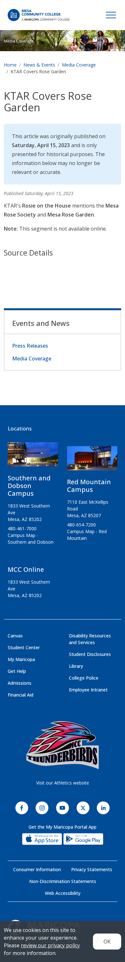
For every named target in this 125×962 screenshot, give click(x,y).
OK (107, 941)
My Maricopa (21, 659)
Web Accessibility (62, 893)
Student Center (24, 647)
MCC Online (26, 569)
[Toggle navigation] (110, 15)
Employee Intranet (88, 690)
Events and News (41, 323)
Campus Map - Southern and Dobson (31, 538)
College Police (83, 678)
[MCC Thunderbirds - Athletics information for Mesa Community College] (62, 745)
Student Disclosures (90, 654)
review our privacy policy (50, 945)
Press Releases (30, 345)
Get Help (17, 671)
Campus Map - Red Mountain (87, 534)
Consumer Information (37, 869)
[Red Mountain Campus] (92, 461)
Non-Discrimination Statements (62, 881)
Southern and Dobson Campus (29, 486)
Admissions (19, 683)
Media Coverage (79, 65)
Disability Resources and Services (90, 639)
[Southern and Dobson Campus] (33, 457)
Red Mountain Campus (89, 485)
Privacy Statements (91, 869)
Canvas (15, 636)
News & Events (39, 65)
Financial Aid (20, 695)
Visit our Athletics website (62, 783)
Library (76, 666)
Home (10, 65)
